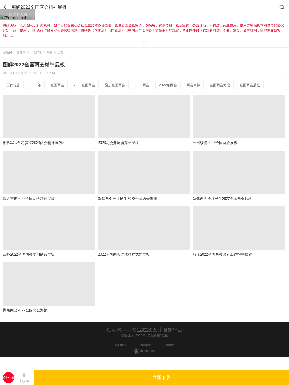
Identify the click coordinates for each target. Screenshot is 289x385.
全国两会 (57, 85)
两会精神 (193, 85)
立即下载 (161, 377)
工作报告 (13, 85)
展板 (49, 52)
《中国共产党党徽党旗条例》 (147, 30)
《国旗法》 (99, 30)
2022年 (35, 85)
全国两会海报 (220, 85)
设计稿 (21, 52)
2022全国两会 (84, 85)
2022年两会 (168, 85)
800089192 (148, 351)
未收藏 (24, 381)
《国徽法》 (116, 30)
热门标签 (120, 344)
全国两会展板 (250, 85)
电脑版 (169, 344)
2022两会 (142, 85)
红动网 (7, 52)
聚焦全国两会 (115, 85)
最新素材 (146, 344)
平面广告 (36, 52)
